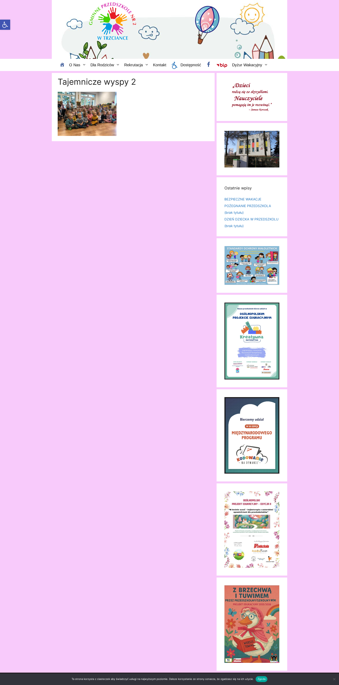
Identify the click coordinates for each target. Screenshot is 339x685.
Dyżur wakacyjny (247, 65)
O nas (74, 65)
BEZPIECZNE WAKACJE (242, 199)
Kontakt (159, 65)
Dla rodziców (102, 65)
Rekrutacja (133, 65)
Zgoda (261, 678)
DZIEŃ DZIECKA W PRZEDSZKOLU (251, 219)
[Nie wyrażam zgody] (334, 679)
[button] (5, 25)
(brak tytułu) (234, 213)
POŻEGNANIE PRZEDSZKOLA (247, 206)
